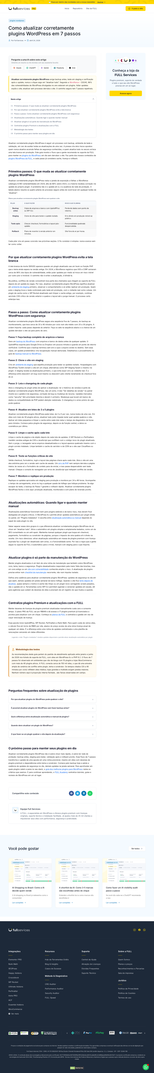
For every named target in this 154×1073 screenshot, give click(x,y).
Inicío (67, 8)
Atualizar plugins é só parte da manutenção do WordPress (37, 122)
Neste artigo (16, 99)
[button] (71, 793)
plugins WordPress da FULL (20, 158)
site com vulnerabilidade (38, 569)
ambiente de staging (20, 287)
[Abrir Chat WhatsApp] (146, 1067)
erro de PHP (63, 463)
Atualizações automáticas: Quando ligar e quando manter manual (40, 118)
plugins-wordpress (17, 21)
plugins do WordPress (31, 155)
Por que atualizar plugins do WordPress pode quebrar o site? (37, 699)
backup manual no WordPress (28, 354)
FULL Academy (61, 772)
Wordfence (74, 82)
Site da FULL (91, 8)
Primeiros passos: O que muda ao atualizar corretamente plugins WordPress (45, 106)
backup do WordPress (25, 341)
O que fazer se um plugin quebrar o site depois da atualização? (38, 734)
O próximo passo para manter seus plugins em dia (34, 133)
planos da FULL (58, 614)
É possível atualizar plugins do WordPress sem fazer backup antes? (40, 708)
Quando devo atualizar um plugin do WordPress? (32, 725)
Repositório (78, 8)
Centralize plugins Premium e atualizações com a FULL (36, 126)
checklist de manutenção (35, 572)
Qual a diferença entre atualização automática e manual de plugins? (40, 716)
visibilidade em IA (18, 862)
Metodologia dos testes (23, 129)
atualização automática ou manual (66, 518)
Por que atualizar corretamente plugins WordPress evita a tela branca (42, 110)
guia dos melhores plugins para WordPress (64, 769)
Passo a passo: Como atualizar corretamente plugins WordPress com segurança (46, 114)
